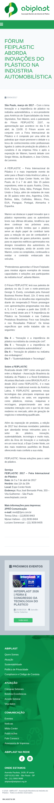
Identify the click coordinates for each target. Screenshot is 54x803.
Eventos (9, 718)
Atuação (9, 659)
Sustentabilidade (13, 664)
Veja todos (10, 704)
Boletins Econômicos (15, 694)
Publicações (11, 733)
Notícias (9, 723)
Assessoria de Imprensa (17, 743)
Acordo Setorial (12, 699)
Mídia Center (11, 728)
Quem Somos (12, 654)
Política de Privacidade (16, 669)
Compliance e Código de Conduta (22, 674)
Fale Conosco (12, 738)
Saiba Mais (23, 620)
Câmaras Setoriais (14, 689)
